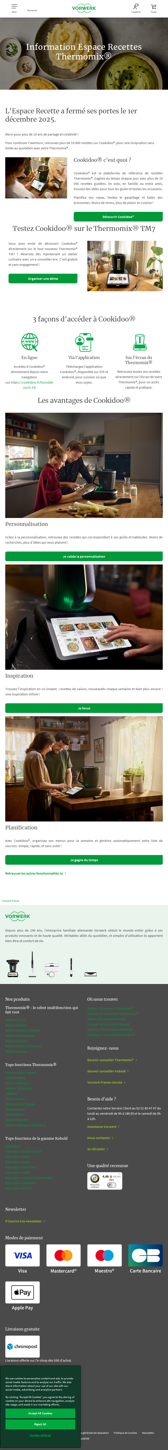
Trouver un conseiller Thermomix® (112, 1013)
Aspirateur (13, 1146)
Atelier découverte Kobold (106, 1019)
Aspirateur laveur (18, 1156)
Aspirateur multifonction (23, 1151)
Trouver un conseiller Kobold (108, 1024)
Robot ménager (16, 1051)
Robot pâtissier (16, 1025)
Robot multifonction (20, 1035)
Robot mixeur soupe (20, 1104)
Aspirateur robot (17, 1172)
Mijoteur (11, 1093)
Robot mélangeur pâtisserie (25, 1125)
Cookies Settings (40, 1435)
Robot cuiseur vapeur (21, 1072)
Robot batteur (15, 1077)
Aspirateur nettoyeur (20, 1183)
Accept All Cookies (40, 1413)
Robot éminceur (17, 1120)
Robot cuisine (15, 1020)
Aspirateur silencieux (20, 1167)
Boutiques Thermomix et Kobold (111, 1034)
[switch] (111, 1185)
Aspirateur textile (17, 1162)
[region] (40, 1407)
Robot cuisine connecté (22, 1030)
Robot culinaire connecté (23, 1046)
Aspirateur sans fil (18, 1188)
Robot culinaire (16, 1041)
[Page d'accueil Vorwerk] (84, 8)
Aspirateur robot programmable (28, 1177)
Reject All (40, 1424)
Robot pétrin (14, 1114)
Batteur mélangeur (19, 1088)
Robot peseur (15, 1109)
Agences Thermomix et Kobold (109, 1029)
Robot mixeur (15, 1098)
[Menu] (119, 1174)
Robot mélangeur (18, 1083)
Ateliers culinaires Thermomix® (110, 1008)
